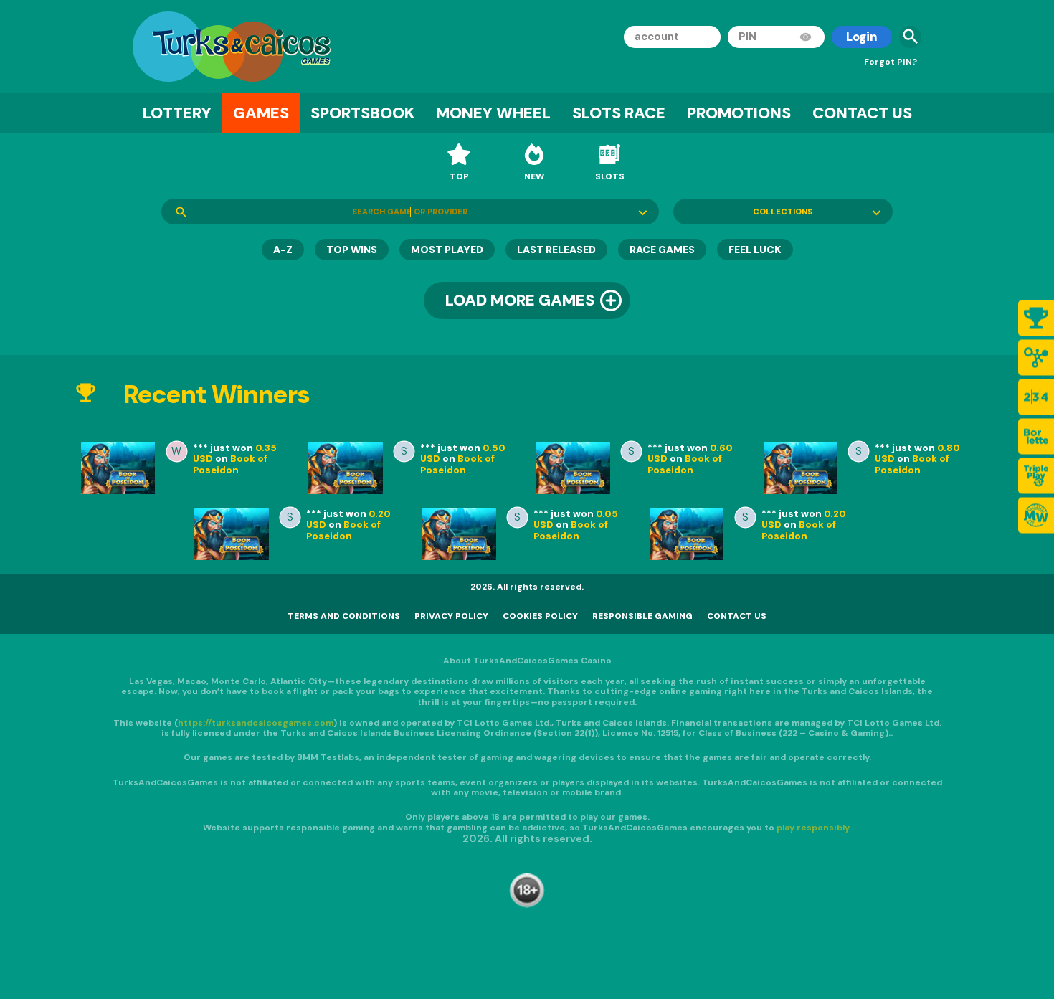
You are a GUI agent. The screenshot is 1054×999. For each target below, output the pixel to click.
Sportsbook (362, 113)
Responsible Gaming (642, 616)
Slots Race (618, 113)
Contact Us (862, 113)
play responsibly (813, 827)
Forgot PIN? (890, 61)
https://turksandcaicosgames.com (255, 722)
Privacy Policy (451, 616)
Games (261, 113)
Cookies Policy (540, 616)
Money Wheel (493, 113)
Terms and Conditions (344, 616)
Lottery (177, 113)
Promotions (739, 113)
